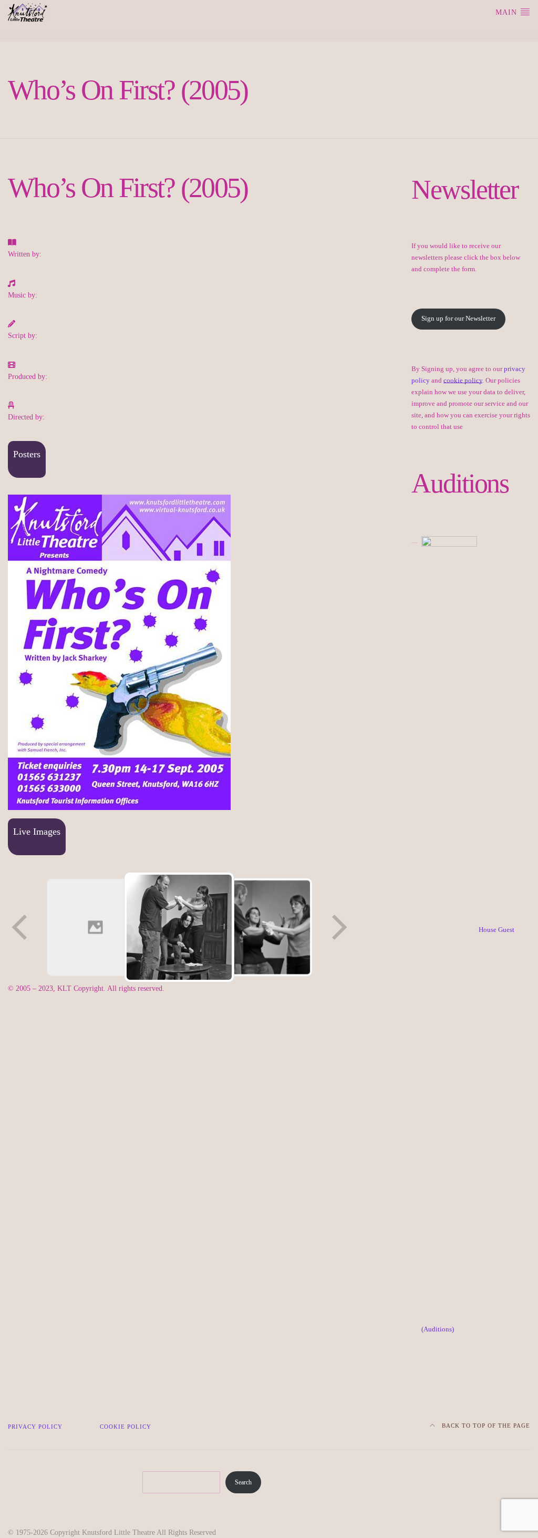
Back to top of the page (485, 1426)
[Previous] (20, 927)
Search (243, 1482)
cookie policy (462, 380)
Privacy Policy (35, 1427)
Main (507, 12)
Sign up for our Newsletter (458, 318)
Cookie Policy (125, 1427)
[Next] (338, 927)
